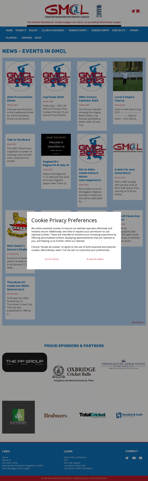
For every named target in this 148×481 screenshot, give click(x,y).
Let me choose (52, 259)
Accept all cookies (95, 259)
